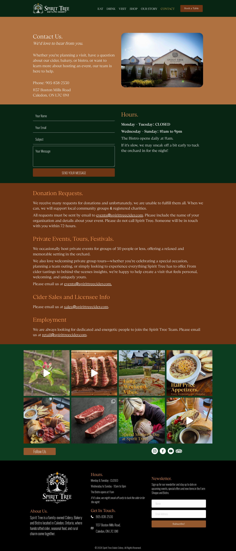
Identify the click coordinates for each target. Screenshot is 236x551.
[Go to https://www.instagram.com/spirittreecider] (155, 451)
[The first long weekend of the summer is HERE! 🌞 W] (142, 373)
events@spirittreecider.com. (88, 284)
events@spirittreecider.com (119, 215)
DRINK (111, 9)
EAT (100, 9)
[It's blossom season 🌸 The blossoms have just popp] (47, 373)
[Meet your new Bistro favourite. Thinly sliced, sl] (189, 421)
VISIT (122, 9)
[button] (40, 451)
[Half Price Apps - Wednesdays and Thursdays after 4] (189, 373)
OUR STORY (149, 9)
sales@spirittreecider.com (86, 307)
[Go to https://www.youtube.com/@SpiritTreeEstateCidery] (171, 451)
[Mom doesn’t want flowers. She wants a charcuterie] (47, 421)
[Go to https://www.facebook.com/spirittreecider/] (163, 451)
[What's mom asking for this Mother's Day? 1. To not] (142, 421)
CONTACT (168, 9)
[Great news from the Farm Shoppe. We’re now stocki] (94, 421)
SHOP (134, 9)
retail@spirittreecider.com (64, 335)
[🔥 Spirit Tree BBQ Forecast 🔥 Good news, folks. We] (94, 373)
